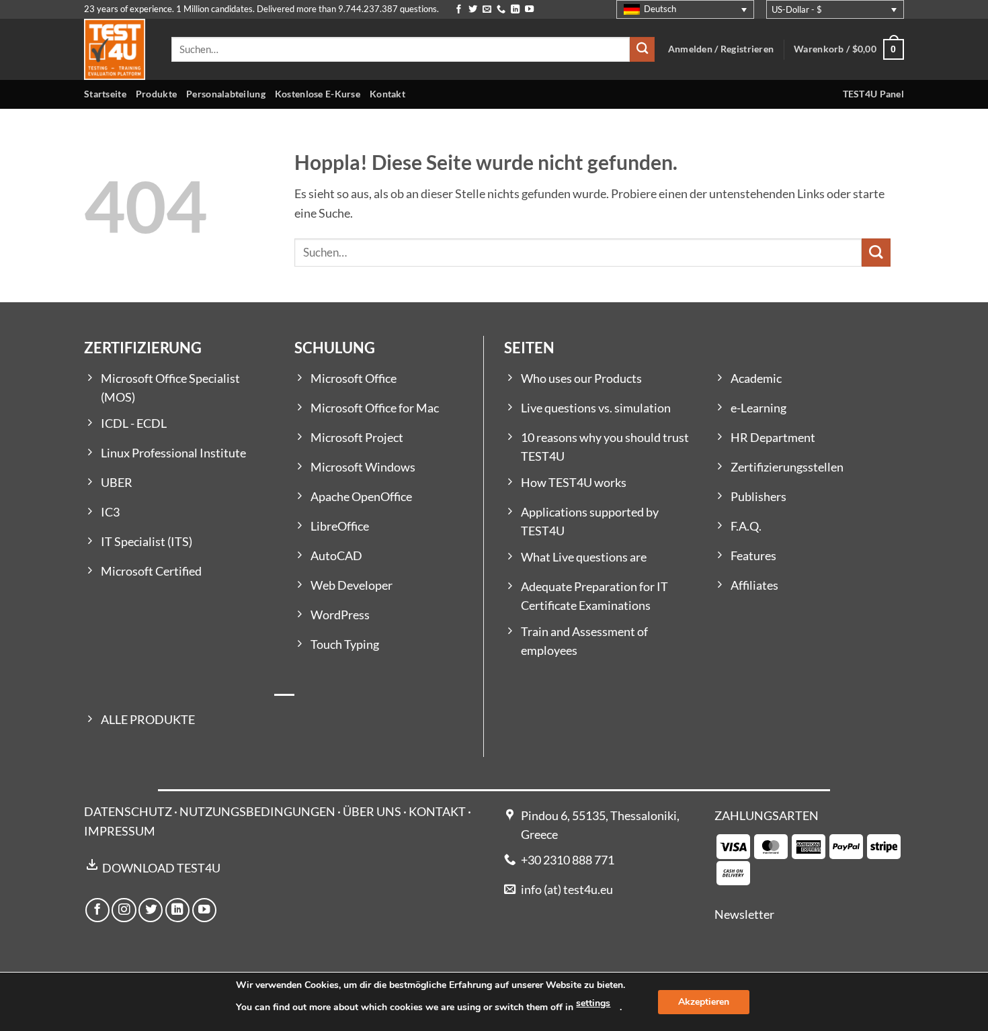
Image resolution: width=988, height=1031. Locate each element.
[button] (849, 49)
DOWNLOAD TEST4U (161, 868)
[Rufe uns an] (501, 10)
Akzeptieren (703, 1001)
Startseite (105, 93)
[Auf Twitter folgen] (472, 10)
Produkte (156, 93)
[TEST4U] (117, 49)
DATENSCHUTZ (128, 812)
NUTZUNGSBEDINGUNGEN (257, 812)
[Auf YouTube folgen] (529, 10)
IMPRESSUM (119, 831)
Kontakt (387, 93)
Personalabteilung (225, 93)
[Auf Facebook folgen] (458, 10)
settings (593, 1003)
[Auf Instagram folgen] (124, 910)
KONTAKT (437, 812)
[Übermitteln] (642, 49)
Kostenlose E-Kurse (317, 93)
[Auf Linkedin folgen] (515, 10)
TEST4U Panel (873, 93)
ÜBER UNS (372, 812)
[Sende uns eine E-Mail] (487, 10)
